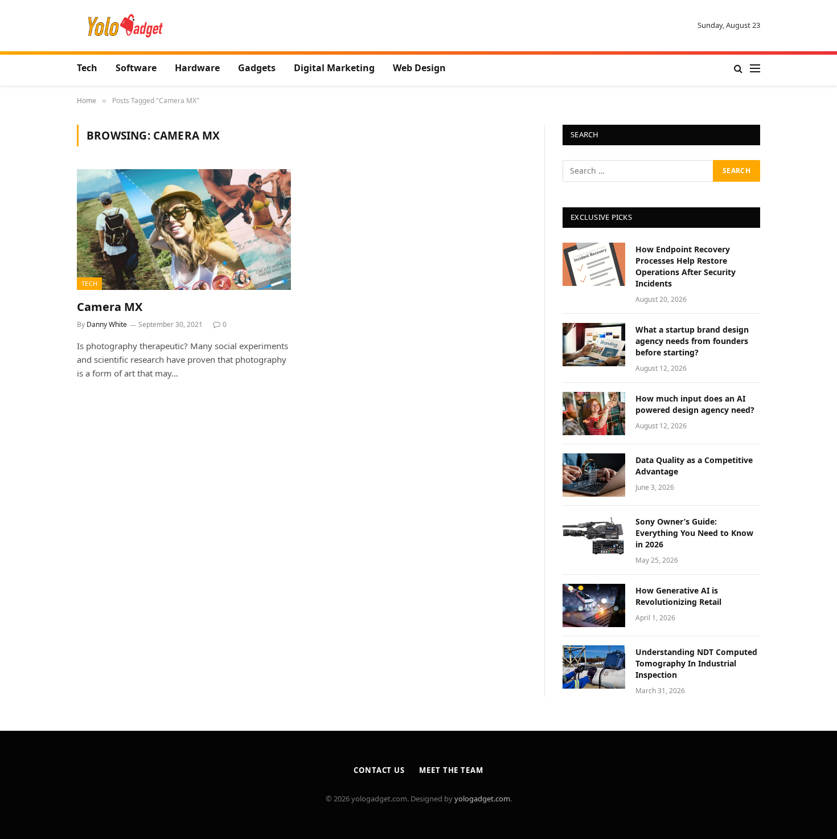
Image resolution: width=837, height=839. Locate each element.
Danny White (107, 324)
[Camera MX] (184, 229)
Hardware (197, 68)
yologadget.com (482, 798)
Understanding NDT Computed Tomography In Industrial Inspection (696, 663)
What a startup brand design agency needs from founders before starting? (692, 341)
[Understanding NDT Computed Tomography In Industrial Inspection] (594, 667)
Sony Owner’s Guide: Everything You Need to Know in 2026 (694, 533)
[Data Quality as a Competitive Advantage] (594, 475)
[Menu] (755, 68)
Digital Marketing (334, 68)
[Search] (738, 68)
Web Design (419, 68)
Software (136, 68)
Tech (87, 68)
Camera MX (109, 306)
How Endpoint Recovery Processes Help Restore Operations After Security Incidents (685, 266)
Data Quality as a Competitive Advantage (694, 466)
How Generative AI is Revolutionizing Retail (678, 596)
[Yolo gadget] (125, 25)
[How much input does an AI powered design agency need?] (594, 413)
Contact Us (379, 770)
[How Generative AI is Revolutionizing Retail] (594, 605)
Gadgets (257, 68)
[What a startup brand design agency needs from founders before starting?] (594, 344)
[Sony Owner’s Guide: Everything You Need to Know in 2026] (594, 536)
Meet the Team (451, 770)
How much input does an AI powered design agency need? (694, 404)
